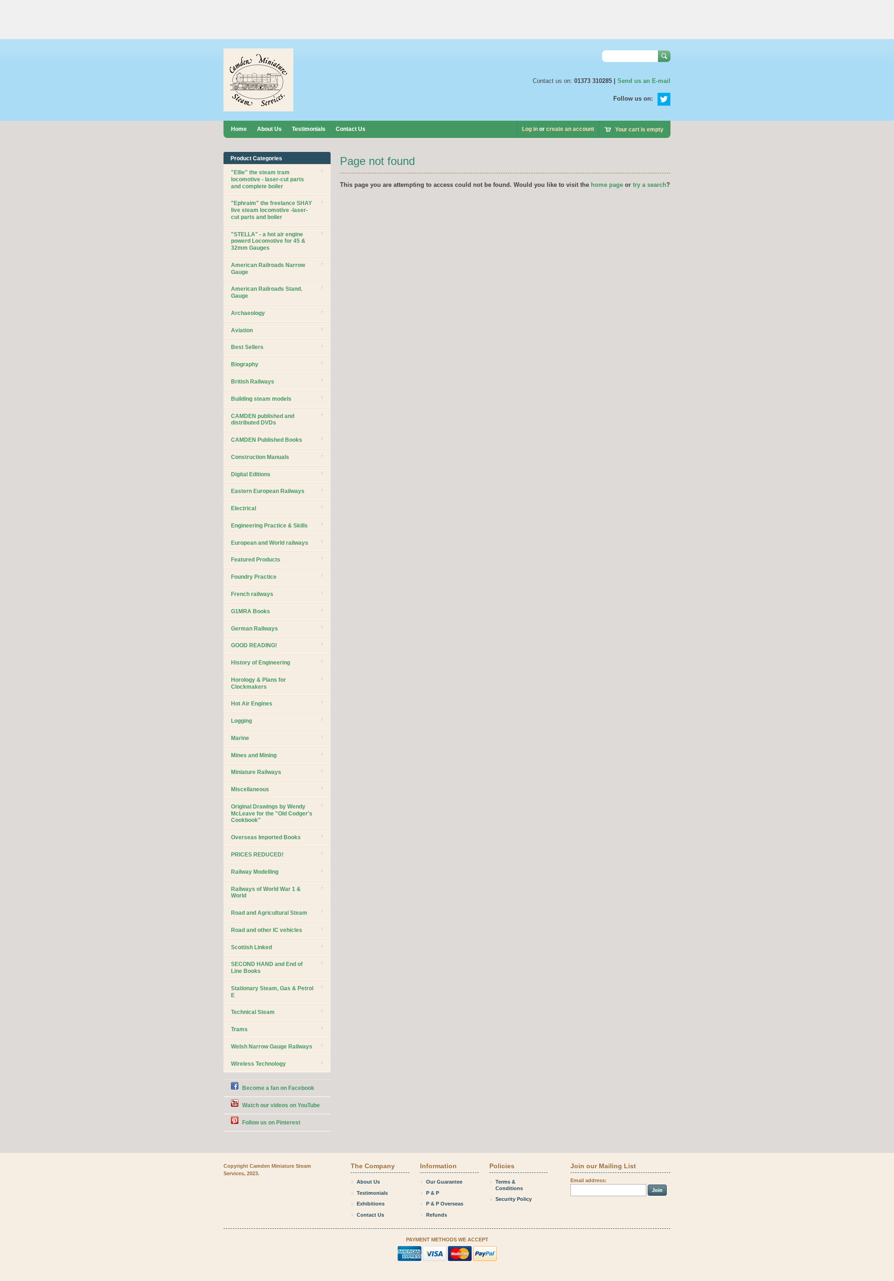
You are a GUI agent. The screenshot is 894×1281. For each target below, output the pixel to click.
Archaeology (248, 313)
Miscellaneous (250, 789)
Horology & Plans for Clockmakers (258, 683)
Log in (530, 129)
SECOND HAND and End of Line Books (267, 967)
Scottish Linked (251, 947)
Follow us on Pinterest (271, 1122)
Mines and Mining (254, 755)
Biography (244, 364)
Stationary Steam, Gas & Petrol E (272, 992)
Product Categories (256, 158)
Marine (240, 738)
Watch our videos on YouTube (281, 1105)
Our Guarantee (444, 1182)
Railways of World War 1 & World (266, 892)
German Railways (254, 628)
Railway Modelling (254, 872)
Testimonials (308, 129)
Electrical (243, 508)
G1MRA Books (250, 611)
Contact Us (351, 129)
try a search (649, 184)
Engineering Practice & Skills (269, 525)
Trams (239, 1029)
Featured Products (255, 559)
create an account (570, 129)
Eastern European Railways (268, 491)
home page (607, 184)
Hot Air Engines (251, 703)
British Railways (252, 381)
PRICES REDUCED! (257, 854)
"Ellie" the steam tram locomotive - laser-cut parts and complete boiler (267, 179)
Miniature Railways (256, 772)
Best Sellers (247, 347)
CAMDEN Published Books (266, 440)
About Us (269, 129)
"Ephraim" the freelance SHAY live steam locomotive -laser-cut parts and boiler (271, 210)
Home (239, 129)
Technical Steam (253, 1012)
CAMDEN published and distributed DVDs (262, 419)
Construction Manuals (260, 457)
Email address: (588, 1180)
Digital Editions (251, 474)
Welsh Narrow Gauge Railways (271, 1046)
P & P (432, 1193)
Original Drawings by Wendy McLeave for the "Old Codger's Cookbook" (271, 813)
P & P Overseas (444, 1203)
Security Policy (513, 1199)
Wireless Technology (258, 1064)
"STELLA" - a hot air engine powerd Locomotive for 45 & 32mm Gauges (268, 241)
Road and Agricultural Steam (269, 913)
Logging (241, 721)
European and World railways (269, 543)
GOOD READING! (254, 645)
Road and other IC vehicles (266, 930)
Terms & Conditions (509, 1185)
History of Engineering (260, 662)
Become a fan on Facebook (278, 1088)
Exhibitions (371, 1203)
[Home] (258, 107)
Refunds (436, 1215)
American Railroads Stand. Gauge (266, 292)
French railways (252, 594)
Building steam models (261, 399)
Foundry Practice (254, 577)
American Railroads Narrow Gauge (268, 268)
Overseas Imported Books (266, 837)
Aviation (242, 330)
